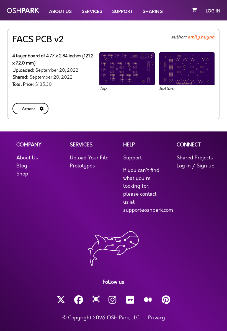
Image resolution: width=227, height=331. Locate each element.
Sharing (153, 12)
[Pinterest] (166, 299)
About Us (60, 12)
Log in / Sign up (196, 165)
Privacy (156, 317)
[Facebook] (78, 299)
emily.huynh (201, 37)
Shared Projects (195, 157)
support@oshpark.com (148, 210)
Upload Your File (89, 157)
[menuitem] (31, 107)
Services (92, 12)
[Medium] (148, 300)
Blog (21, 165)
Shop (22, 173)
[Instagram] (113, 299)
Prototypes (82, 165)
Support (122, 12)
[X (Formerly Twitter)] (60, 299)
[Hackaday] (96, 300)
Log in (213, 11)
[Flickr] (130, 299)
